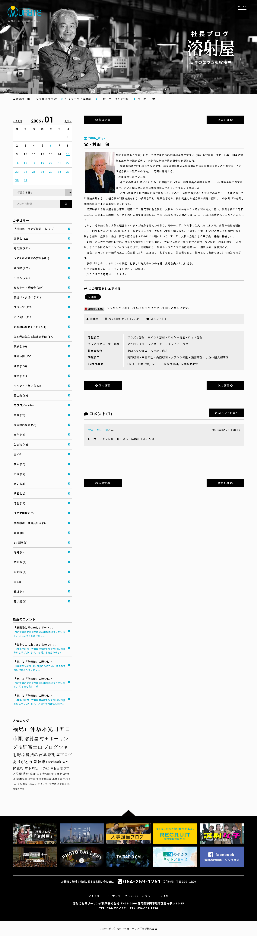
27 (51, 171)
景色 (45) (19, 435)
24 (25, 171)
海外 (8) (19, 552)
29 (68, 171)
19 (42, 162)
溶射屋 (31, 738)
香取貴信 (62, 784)
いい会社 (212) (23, 317)
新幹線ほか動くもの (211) (30, 327)
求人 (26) (19, 464)
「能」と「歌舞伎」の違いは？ (40, 665)
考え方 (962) (22, 248)
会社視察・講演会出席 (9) (30, 523)
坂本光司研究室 (26, 779)
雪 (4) (17, 582)
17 (25, 162)
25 (34, 171)
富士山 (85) (21, 395)
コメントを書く (228, 413)
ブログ (50, 747)
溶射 (26, 773)
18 (34, 162)
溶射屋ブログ (60, 755)
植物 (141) (20, 376)
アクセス (94, 896)
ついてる (17, 784)
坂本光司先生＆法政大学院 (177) (34, 336)
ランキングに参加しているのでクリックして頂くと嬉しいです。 (148, 308)
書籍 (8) (19, 533)
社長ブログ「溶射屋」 (79, 99)
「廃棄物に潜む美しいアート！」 (39, 631)
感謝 (33, 773)
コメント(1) (158, 319)
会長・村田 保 (98, 430)
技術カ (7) (20, 562)
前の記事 (104, 120)
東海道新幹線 (43, 779)
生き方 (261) (22, 278)
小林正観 (57, 779)
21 (59, 162)
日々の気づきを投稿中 (210, 47)
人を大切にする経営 (49, 773)
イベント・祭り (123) (27, 385)
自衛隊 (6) (20, 572)
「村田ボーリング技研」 (116, 99)
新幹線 (39, 762)
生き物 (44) (21, 444)
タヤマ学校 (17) (24, 513)
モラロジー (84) (24, 405)
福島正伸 (24, 729)
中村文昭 (57, 768)
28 (59, 171)
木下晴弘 (32, 768)
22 (68, 162)
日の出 (44, 768)
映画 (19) (19, 493)
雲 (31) (18, 454)
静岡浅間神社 (30, 784)
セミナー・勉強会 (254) (29, 287)
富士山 (35, 747)
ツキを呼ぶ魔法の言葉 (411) (31, 258)
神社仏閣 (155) (23, 356)
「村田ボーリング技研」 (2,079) (34, 229)
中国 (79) (19, 415)
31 (25, 180)
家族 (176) (20, 346)
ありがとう (23, 762)
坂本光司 (47, 729)
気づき (67, 779)
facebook (53, 762)
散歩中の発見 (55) (25, 425)
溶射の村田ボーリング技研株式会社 (36, 99)
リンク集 (163, 896)
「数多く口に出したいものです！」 (39, 648)
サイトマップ (112, 896)
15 (68, 154)
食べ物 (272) (22, 268)
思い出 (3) (20, 601)
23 (17, 171)
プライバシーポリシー (139, 896)
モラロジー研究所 (47, 784)
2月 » (68, 121)
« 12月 (17, 121)
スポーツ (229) (23, 307)
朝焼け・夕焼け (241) (27, 297)
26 (42, 171)
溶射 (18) (19, 503)
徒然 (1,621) (22, 238)
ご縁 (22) (19, 474)
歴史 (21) (19, 484)
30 (17, 180)
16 (17, 162)
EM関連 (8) (21, 542)
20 (51, 162)
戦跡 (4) (19, 591)
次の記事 (224, 120)
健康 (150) (20, 366)
